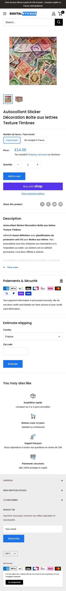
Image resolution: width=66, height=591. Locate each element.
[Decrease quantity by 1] (18, 164)
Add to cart (14, 176)
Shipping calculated (38, 154)
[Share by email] (60, 204)
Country (7, 329)
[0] (60, 14)
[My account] (53, 13)
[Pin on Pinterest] (48, 204)
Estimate (13, 363)
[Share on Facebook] (42, 204)
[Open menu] (4, 13)
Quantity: (8, 164)
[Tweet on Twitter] (54, 204)
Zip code (7, 344)
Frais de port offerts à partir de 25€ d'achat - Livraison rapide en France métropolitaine (33, 4)
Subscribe (13, 538)
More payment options (33, 193)
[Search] (59, 22)
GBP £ (8, 553)
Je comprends (14, 582)
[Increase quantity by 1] (37, 164)
